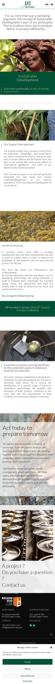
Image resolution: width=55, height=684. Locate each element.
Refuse (27, 669)
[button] (51, 647)
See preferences (28, 676)
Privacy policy (27, 681)
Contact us (13, 585)
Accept (27, 662)
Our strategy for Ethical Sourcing (17, 295)
